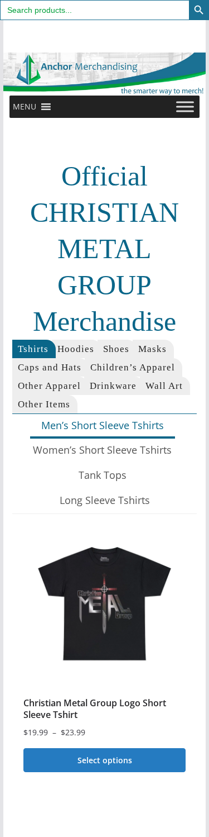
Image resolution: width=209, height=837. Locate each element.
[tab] (34, 349)
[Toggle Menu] (185, 106)
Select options (104, 760)
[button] (24, 107)
